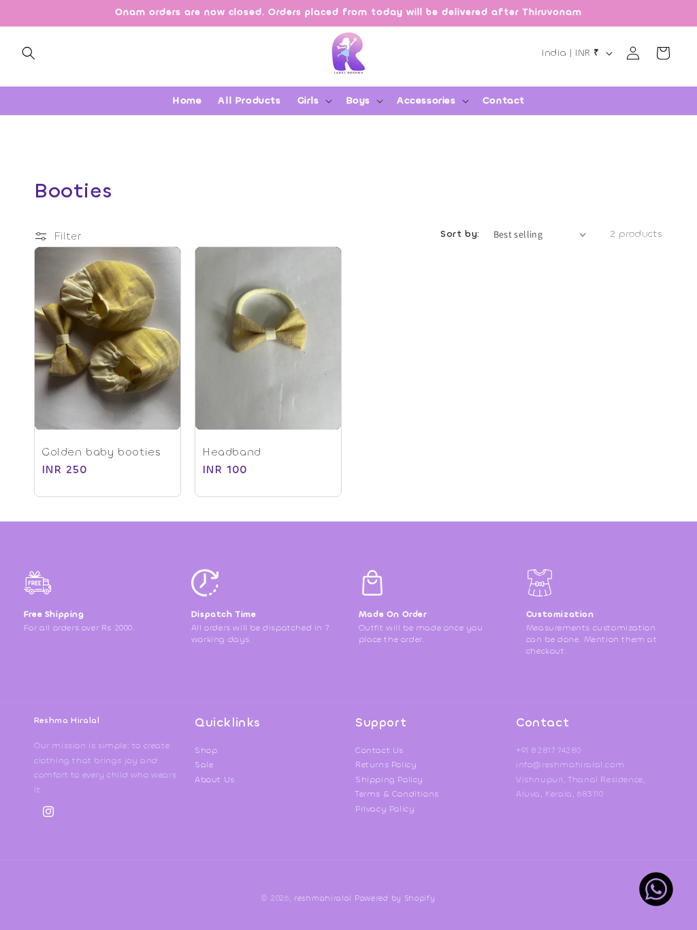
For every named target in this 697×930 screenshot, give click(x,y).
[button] (29, 53)
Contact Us (379, 750)
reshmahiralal (323, 898)
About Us (215, 779)
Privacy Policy (385, 808)
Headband (231, 452)
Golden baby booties (101, 452)
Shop (206, 750)
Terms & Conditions (397, 793)
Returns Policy (386, 764)
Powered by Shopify (395, 898)
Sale (204, 764)
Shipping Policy (389, 779)
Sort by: (459, 233)
